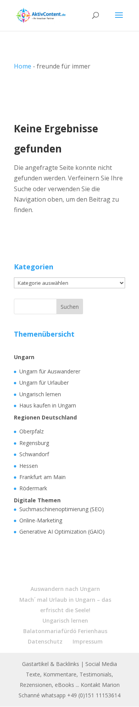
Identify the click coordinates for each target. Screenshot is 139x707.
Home (22, 66)
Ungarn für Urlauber (44, 382)
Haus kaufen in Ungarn (47, 405)
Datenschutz (45, 641)
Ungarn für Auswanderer (49, 371)
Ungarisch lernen (40, 394)
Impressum (88, 641)
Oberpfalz (31, 431)
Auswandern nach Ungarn (65, 588)
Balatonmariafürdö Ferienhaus (65, 631)
